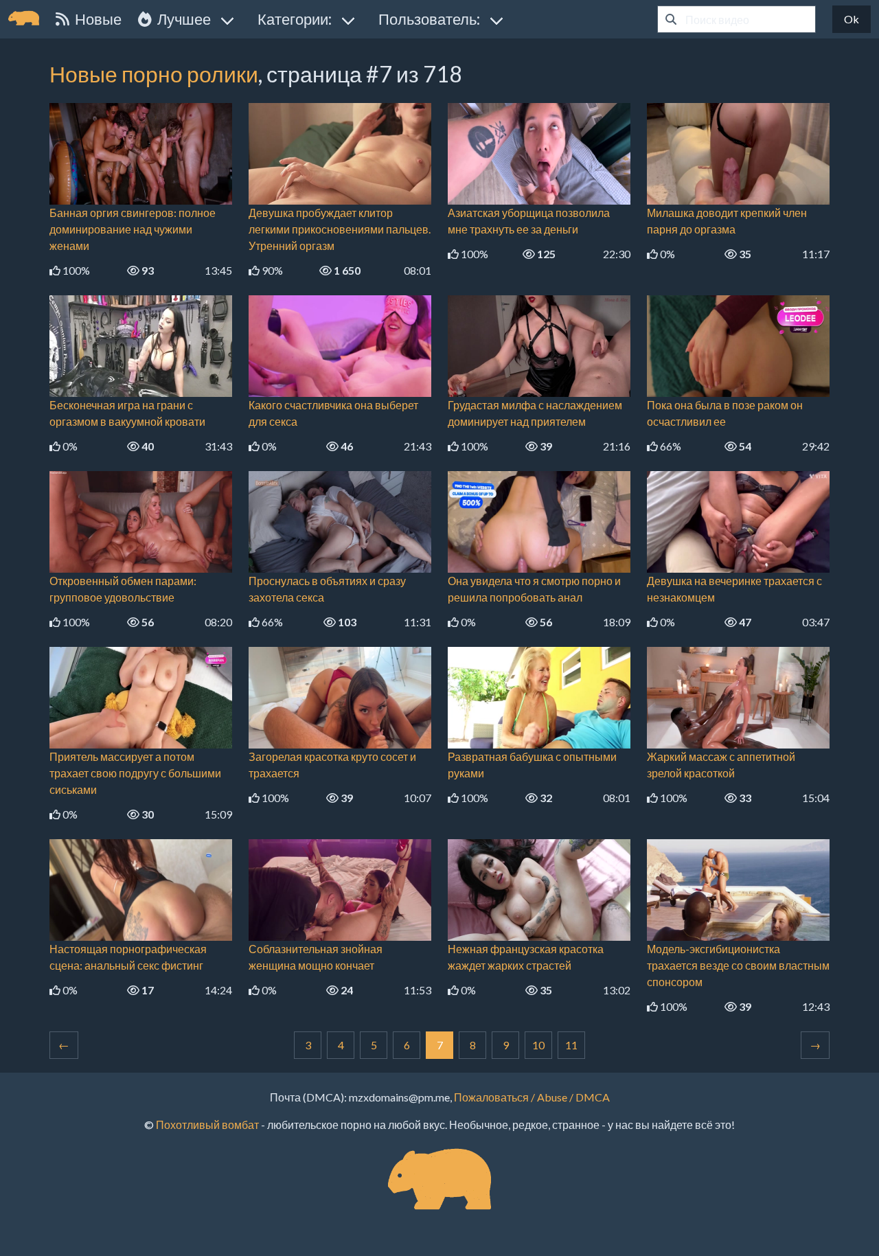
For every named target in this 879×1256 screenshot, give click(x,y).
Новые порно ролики (153, 73)
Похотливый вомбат (207, 1124)
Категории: (295, 19)
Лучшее (181, 19)
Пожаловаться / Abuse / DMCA (532, 1097)
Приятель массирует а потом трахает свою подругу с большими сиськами (135, 773)
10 (538, 1044)
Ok (851, 18)
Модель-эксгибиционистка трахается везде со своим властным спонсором (738, 965)
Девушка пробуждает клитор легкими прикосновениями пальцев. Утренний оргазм (340, 229)
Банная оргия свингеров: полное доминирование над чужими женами (132, 229)
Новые (95, 19)
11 (571, 1044)
